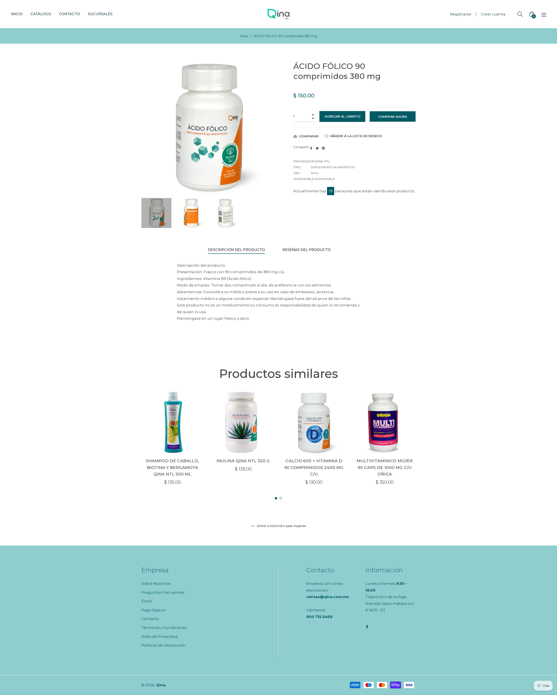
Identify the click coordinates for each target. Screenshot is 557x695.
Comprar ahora (392, 117)
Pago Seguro (153, 610)
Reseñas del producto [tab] (307, 250)
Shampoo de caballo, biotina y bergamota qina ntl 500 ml (172, 467)
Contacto (150, 619)
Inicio (244, 36)
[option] (172, 445)
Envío (146, 601)
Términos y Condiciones (164, 627)
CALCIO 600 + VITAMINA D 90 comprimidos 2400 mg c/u (314, 467)
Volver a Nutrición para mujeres (281, 526)
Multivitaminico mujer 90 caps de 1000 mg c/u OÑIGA (385, 467)
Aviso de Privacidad (159, 636)
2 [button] (281, 498)
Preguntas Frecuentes (162, 592)
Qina (161, 685)
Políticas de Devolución (163, 645)
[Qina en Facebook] (367, 626)
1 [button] (276, 498)
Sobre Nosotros (156, 583)
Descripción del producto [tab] (236, 250)
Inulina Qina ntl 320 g (243, 460)
